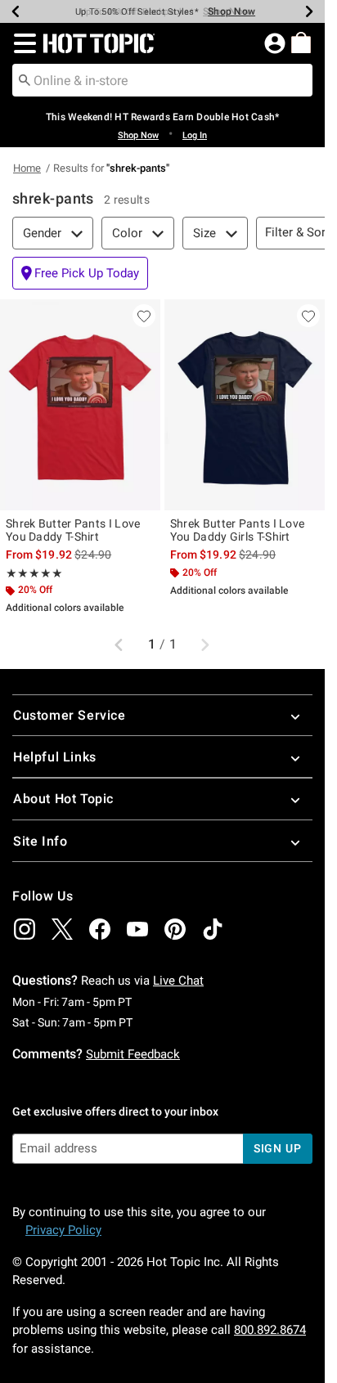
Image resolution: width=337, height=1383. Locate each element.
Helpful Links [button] (55, 757)
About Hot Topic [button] (63, 798)
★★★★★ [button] (34, 573)
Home (27, 168)
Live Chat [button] (178, 980)
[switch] (80, 273)
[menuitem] (301, 42)
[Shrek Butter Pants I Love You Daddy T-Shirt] (80, 404)
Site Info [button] (40, 841)
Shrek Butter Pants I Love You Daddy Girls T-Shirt (237, 530)
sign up (278, 1148)
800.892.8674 (270, 1329)
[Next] (309, 11)
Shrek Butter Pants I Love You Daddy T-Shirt (73, 530)
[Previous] (15, 11)
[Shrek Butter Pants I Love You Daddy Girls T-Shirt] (244, 404)
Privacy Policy (63, 1230)
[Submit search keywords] (24, 79)
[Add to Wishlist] (144, 315)
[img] (24, 929)
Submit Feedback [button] (133, 1054)
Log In (194, 135)
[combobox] (162, 80)
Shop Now (231, 11)
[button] (22, 43)
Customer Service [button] (69, 715)
